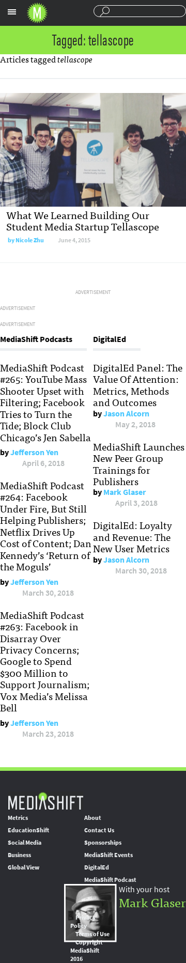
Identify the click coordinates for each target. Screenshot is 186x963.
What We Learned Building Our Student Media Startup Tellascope (82, 220)
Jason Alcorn (126, 413)
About (92, 818)
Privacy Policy (83, 921)
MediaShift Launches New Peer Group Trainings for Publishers (138, 464)
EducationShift (28, 830)
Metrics (18, 818)
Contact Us (99, 830)
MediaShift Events (108, 855)
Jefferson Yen (34, 452)
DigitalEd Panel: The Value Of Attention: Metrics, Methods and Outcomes (137, 385)
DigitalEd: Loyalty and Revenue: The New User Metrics (132, 536)
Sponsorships (102, 842)
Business (19, 855)
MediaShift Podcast (110, 880)
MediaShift (45, 800)
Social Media (24, 842)
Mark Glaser (124, 492)
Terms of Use (92, 934)
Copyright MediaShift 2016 (86, 950)
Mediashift (37, 13)
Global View (23, 867)
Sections (12, 12)
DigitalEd (96, 867)
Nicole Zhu (30, 240)
